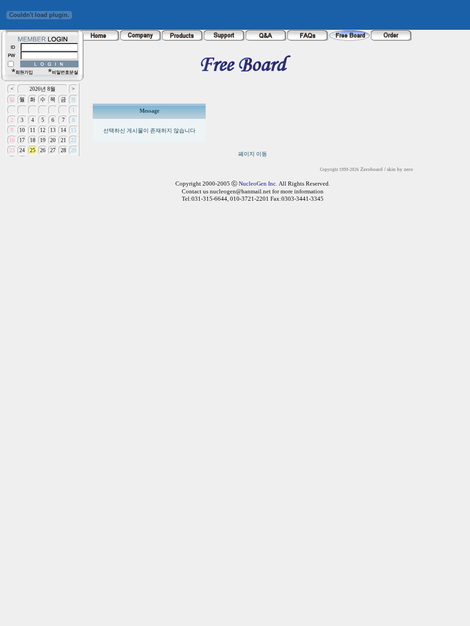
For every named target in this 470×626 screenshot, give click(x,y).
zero (408, 169)
